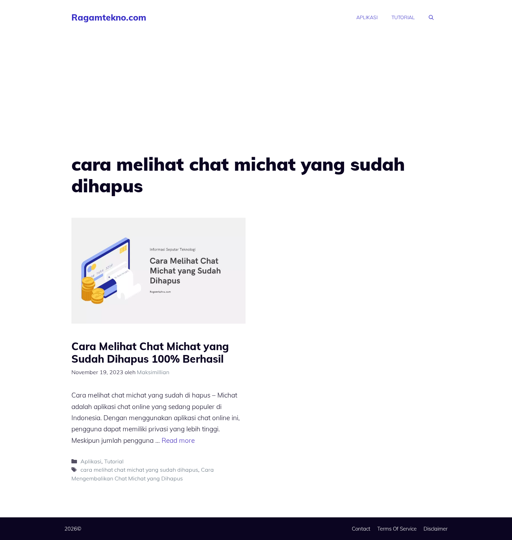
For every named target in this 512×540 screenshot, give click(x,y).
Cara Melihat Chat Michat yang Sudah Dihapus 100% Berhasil (150, 352)
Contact (361, 528)
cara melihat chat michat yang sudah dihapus (139, 469)
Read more (178, 440)
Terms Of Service (397, 528)
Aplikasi (367, 17)
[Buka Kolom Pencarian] (431, 17)
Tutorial (403, 17)
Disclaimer (436, 528)
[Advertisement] (256, 87)
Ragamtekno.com (108, 17)
